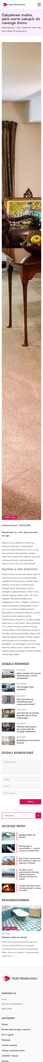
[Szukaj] (38, 815)
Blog (4, 999)
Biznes (5, 1024)
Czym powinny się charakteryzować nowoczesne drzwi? (26, 701)
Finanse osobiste (9, 1045)
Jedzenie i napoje (10, 1055)
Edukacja (6, 1040)
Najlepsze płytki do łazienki (27, 836)
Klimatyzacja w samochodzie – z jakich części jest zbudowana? (29, 848)
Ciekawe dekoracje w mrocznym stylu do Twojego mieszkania (27, 729)
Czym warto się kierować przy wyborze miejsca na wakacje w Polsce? (30, 860)
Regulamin (7, 1009)
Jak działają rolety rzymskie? (25, 688)
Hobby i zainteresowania (13, 1050)
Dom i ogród (7, 1035)
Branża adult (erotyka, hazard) (16, 1029)
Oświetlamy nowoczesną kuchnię (28, 741)
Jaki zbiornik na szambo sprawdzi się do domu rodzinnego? (28, 715)
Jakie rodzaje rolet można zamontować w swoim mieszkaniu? (29, 675)
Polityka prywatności (12, 1004)
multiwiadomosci (10, 525)
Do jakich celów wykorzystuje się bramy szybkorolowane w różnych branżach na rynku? (29, 874)
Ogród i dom (10, 517)
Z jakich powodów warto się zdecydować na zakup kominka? (30, 888)
